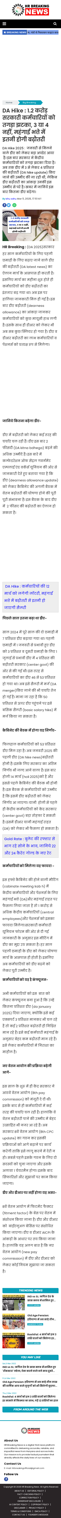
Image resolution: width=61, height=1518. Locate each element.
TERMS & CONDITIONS (21, 1511)
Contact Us (12, 1464)
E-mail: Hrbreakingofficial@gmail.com (24, 1468)
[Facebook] (6, 1479)
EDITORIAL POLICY (35, 1490)
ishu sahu (11, 198)
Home (9, 102)
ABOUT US (19, 1490)
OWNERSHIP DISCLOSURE (29, 1501)
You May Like (30, 1357)
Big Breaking (29, 102)
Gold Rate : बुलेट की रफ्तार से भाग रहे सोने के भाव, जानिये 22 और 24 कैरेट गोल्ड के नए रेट (30, 846)
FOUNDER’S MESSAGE (38, 1514)
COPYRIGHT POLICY (40, 1504)
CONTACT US (18, 1514)
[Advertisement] (30, 67)
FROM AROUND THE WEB (30, 1409)
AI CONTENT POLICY (18, 1504)
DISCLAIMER (19, 1507)
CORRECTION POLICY (29, 1497)
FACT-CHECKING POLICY (29, 1494)
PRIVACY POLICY (36, 1507)
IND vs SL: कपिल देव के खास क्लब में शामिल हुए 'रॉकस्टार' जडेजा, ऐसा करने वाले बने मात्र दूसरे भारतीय (29, 1370)
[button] (4, 24)
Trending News (30, 1290)
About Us (11, 1440)
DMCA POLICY (41, 1511)
